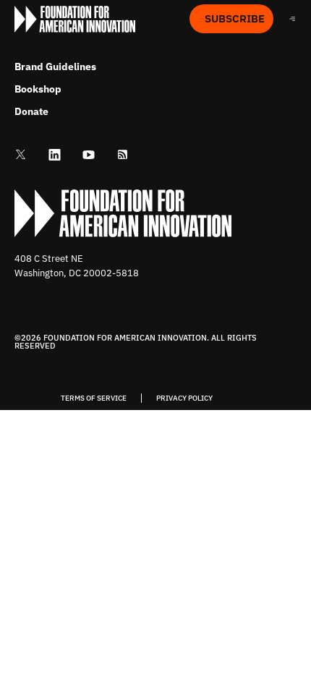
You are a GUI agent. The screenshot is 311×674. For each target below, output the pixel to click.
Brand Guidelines (55, 66)
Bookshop (37, 88)
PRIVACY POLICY (184, 398)
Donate (31, 111)
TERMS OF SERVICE (94, 398)
